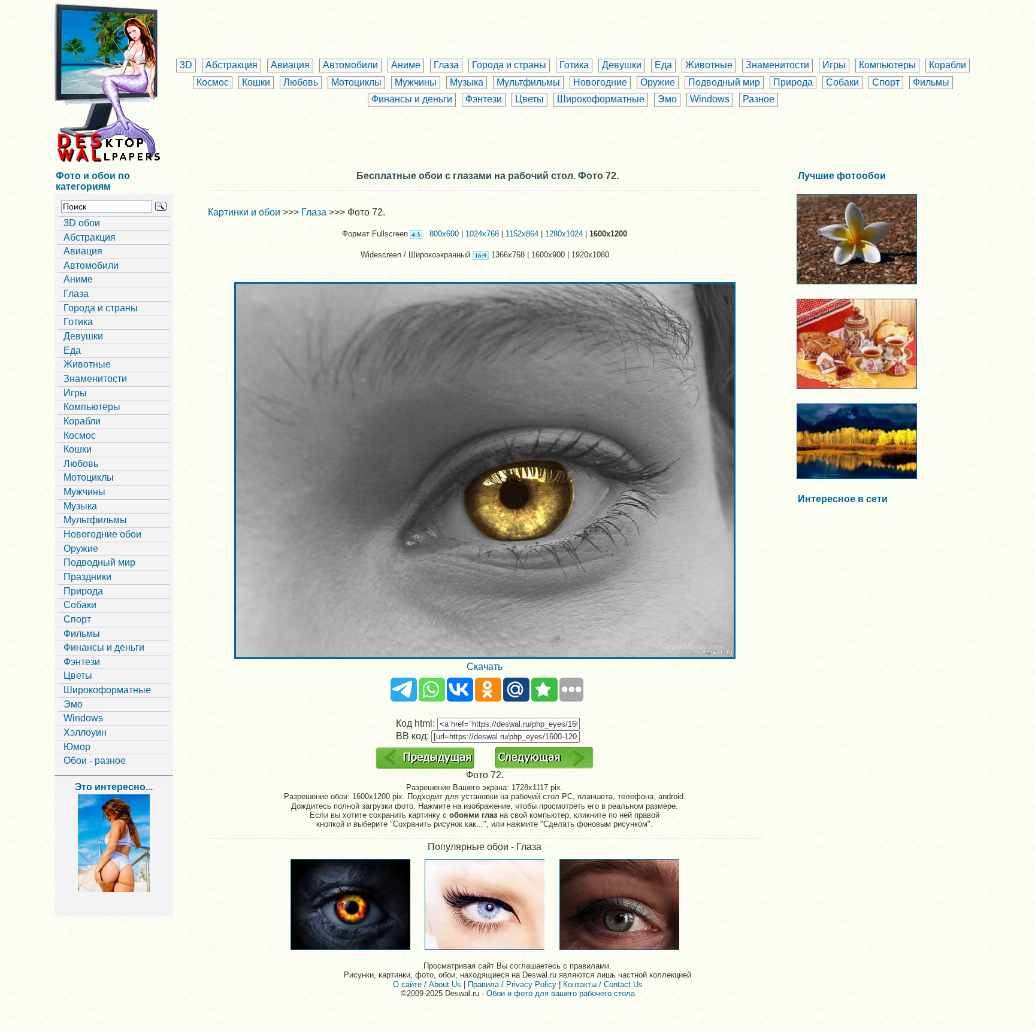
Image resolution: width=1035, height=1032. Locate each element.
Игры (834, 65)
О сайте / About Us (427, 984)
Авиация (290, 65)
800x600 (444, 233)
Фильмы (931, 82)
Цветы (529, 99)
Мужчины (416, 82)
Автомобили (350, 65)
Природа (793, 82)
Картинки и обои (244, 212)
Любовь (300, 82)
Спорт (886, 82)
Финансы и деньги (411, 99)
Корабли (947, 65)
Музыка (466, 82)
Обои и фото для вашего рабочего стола (560, 993)
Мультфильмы (528, 82)
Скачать (485, 666)
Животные (709, 65)
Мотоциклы (356, 82)
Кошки (256, 82)
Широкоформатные (600, 99)
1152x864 (522, 233)
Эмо (667, 99)
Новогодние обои (102, 534)
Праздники (87, 577)
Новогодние (600, 82)
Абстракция (231, 65)
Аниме (405, 65)
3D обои (81, 223)
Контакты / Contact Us (603, 984)
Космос (212, 82)
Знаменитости (777, 65)
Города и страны (509, 65)
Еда (663, 65)
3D (186, 65)
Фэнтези (483, 99)
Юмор (76, 747)
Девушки (621, 65)
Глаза (446, 65)
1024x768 (482, 233)
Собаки (842, 82)
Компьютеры (887, 65)
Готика (574, 65)
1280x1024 (564, 233)
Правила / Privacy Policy (512, 984)
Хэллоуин (85, 732)
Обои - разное (94, 760)
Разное (758, 99)
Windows (710, 99)
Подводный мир (724, 82)
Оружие (657, 82)
